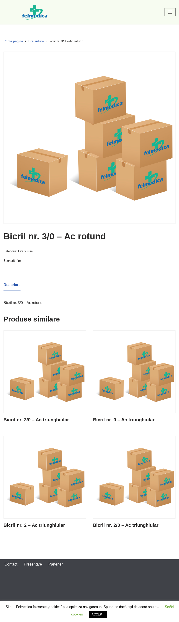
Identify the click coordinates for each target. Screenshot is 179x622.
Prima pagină (13, 41)
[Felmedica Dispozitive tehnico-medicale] (35, 12)
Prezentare (33, 564)
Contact (10, 564)
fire (19, 260)
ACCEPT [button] (98, 614)
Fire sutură (36, 41)
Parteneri (56, 564)
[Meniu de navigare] (170, 12)
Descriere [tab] (12, 285)
